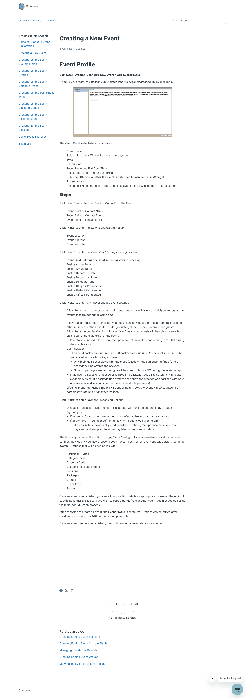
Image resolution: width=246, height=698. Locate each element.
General (50, 20)
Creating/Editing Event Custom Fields (33, 62)
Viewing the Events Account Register (83, 663)
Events (37, 20)
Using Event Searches (33, 136)
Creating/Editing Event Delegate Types (33, 83)
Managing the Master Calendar (79, 650)
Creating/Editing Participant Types (36, 94)
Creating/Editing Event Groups (33, 73)
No (132, 611)
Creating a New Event (32, 53)
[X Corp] (66, 590)
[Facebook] (61, 590)
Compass (24, 20)
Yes (113, 611)
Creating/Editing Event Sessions (33, 127)
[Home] (28, 6)
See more (25, 143)
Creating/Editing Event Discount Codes (33, 105)
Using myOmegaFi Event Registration (34, 44)
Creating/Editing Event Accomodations (33, 116)
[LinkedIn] (71, 590)
